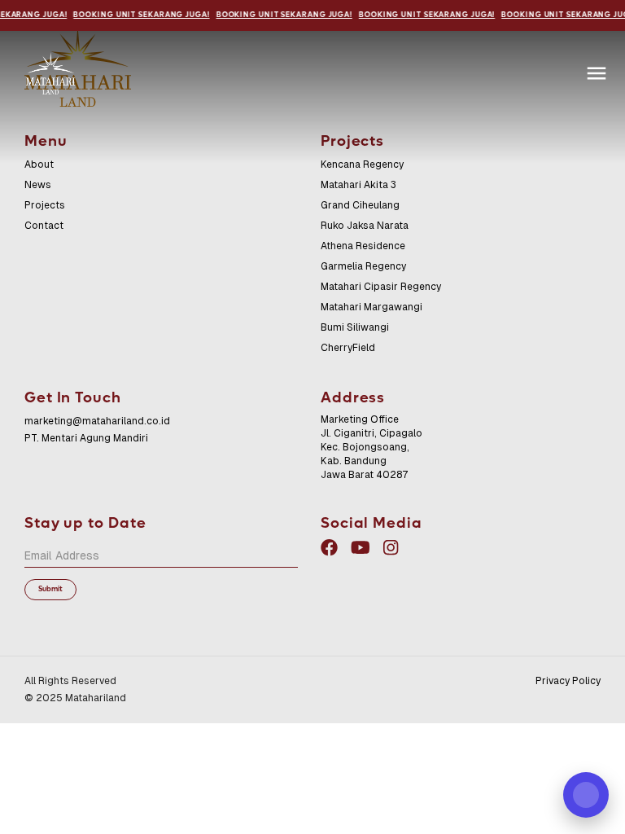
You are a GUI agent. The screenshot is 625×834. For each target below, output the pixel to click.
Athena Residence (363, 246)
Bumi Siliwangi (355, 327)
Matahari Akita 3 (358, 185)
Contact (43, 225)
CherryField (348, 347)
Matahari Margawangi (371, 307)
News (37, 185)
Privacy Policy (568, 681)
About (39, 164)
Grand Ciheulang (360, 205)
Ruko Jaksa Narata (365, 225)
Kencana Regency (362, 164)
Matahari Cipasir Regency (381, 286)
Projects (44, 205)
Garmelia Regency (363, 266)
